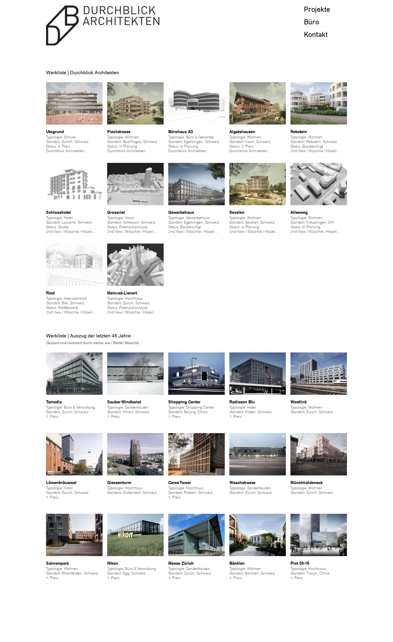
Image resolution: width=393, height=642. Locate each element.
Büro (311, 22)
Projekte (317, 10)
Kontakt (316, 35)
